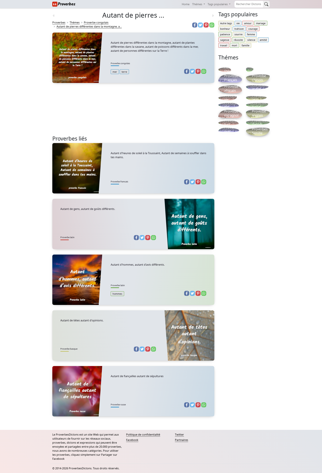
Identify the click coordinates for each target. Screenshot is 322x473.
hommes (117, 293)
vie (238, 23)
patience (225, 34)
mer (115, 71)
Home (186, 4)
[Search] (266, 4)
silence (251, 39)
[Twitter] (200, 25)
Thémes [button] (197, 4)
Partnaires (181, 440)
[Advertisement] (133, 111)
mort (234, 45)
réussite (238, 39)
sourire (238, 34)
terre (124, 71)
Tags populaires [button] (218, 4)
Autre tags (226, 23)
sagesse (224, 39)
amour (248, 23)
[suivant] (211, 15)
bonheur (225, 28)
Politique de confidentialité (143, 434)
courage (253, 28)
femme (251, 34)
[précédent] (55, 15)
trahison (239, 28)
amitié (263, 39)
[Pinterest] (206, 25)
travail (223, 45)
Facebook (132, 440)
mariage (260, 23)
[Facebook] (194, 25)
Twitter (179, 434)
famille (245, 45)
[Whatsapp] (211, 25)
